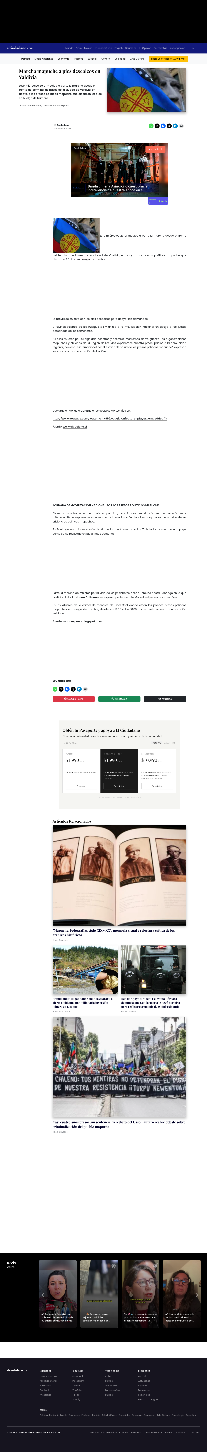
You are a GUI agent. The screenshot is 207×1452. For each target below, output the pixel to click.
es (193, 1432)
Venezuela (111, 1385)
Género (105, 58)
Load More (103, 1347)
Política (25, 58)
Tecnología (178, 1415)
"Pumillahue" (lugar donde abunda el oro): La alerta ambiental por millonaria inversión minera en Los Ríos (83, 1003)
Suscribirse (119, 786)
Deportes (191, 1415)
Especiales (124, 1415)
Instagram (78, 1380)
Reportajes (144, 1394)
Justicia (92, 58)
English (118, 48)
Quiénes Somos (48, 1376)
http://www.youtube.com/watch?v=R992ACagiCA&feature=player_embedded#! (110, 418)
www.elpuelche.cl (75, 426)
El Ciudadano (61, 125)
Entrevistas (160, 48)
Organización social (30, 105)
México (88, 48)
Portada (142, 1376)
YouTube (166, 699)
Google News (75, 699)
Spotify (76, 1399)
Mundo (69, 48)
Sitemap (169, 1432)
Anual (169, 743)
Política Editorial (48, 1380)
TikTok (75, 1394)
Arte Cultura (137, 58)
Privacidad (45, 1394)
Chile (79, 48)
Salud (105, 1415)
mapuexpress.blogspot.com (82, 621)
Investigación (177, 48)
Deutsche (131, 48)
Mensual (156, 743)
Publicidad (45, 1385)
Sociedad (120, 58)
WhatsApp (120, 699)
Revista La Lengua (148, 1399)
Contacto (45, 1390)
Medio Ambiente (44, 58)
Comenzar (81, 786)
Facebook (77, 1376)
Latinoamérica (103, 48)
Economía (63, 58)
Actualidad (144, 1380)
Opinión (146, 48)
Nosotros (94, 1432)
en (197, 1432)
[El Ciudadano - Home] (20, 48)
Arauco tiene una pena (56, 105)
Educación (149, 1415)
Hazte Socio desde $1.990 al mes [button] (168, 58)
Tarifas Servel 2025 (153, 1432)
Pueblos (78, 58)
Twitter (76, 1385)
